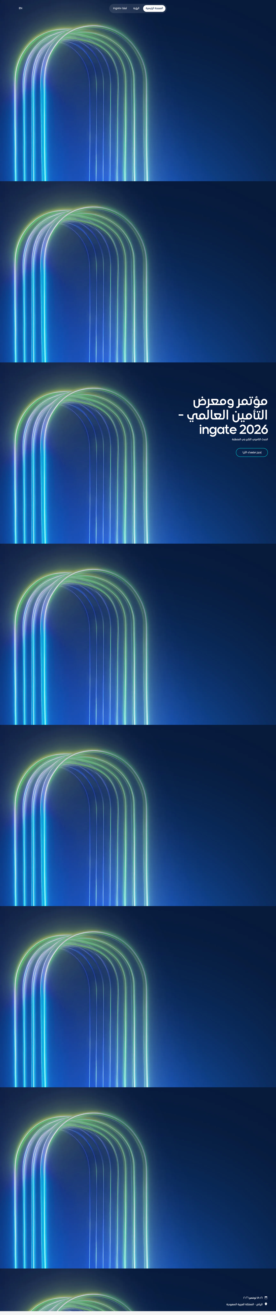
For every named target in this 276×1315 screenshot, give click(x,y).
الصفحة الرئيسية (154, 8)
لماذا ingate (120, 8)
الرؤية (136, 8)
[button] (247, 1298)
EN (20, 8)
